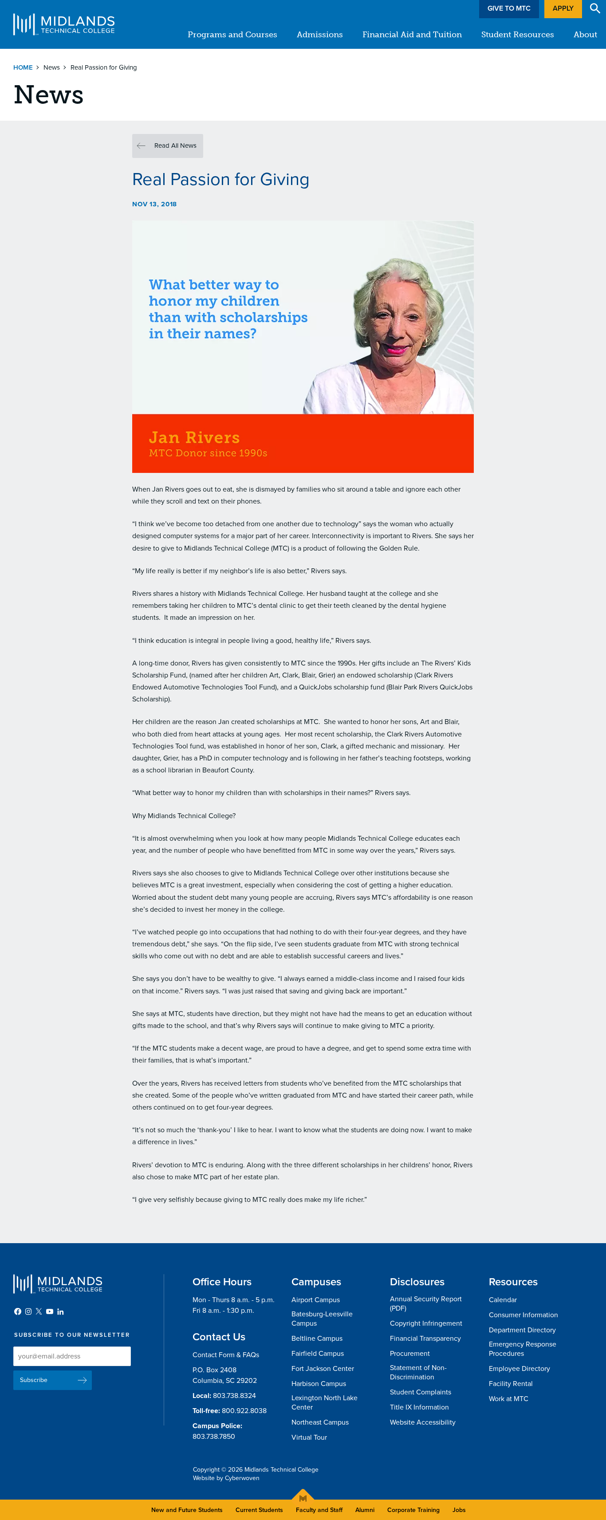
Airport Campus (315, 1300)
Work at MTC (508, 1398)
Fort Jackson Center (322, 1368)
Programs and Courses (232, 34)
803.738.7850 (214, 1436)
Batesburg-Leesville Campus (322, 1319)
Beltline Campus (316, 1338)
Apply (563, 8)
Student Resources (517, 34)
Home (23, 67)
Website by (226, 1478)
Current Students (259, 1510)
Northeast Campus (320, 1422)
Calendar (503, 1300)
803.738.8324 (234, 1395)
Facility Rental (511, 1383)
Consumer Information (523, 1315)
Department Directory (522, 1330)
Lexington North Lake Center (324, 1403)
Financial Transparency (425, 1338)
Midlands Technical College (63, 24)
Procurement (410, 1353)
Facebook (17, 1311)
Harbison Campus (318, 1383)
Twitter (39, 1311)
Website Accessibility (423, 1422)
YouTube (49, 1311)
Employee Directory (519, 1368)
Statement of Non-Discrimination (418, 1372)
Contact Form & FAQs (226, 1355)
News (51, 67)
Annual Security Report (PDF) (426, 1304)
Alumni (364, 1510)
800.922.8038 (244, 1410)
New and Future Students (187, 1510)
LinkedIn (60, 1311)
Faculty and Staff (319, 1510)
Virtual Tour (309, 1437)
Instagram (28, 1311)
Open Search (595, 8)
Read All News (175, 146)
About (585, 34)
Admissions (320, 34)
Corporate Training (413, 1510)
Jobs (459, 1510)
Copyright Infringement (426, 1323)
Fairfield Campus (317, 1353)
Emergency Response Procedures (522, 1349)
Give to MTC (509, 8)
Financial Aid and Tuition (412, 34)
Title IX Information (419, 1407)
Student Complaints (420, 1392)
